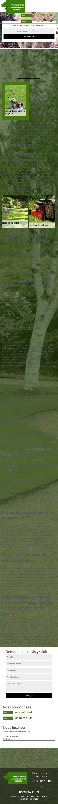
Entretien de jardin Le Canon (46, 755)
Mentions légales (29, 799)
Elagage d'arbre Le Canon (46, 763)
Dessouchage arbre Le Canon (28, 755)
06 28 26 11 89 (43, 21)
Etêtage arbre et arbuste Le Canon (9, 763)
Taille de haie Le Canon (27, 763)
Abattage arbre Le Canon (9, 755)
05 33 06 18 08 (43, 15)
